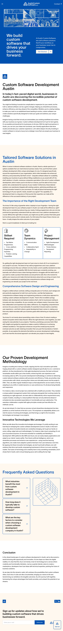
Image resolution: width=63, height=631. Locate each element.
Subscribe (40, 622)
